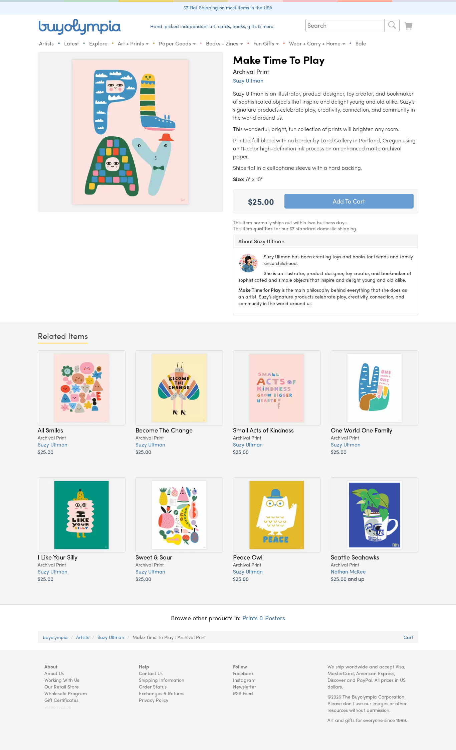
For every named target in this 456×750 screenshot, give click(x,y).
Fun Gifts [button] (264, 43)
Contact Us (151, 673)
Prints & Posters (263, 618)
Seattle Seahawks (355, 556)
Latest (71, 43)
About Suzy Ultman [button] (261, 241)
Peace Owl (247, 556)
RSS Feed (243, 693)
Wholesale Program (65, 693)
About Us (54, 673)
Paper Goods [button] (175, 43)
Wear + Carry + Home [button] (315, 43)
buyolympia (55, 637)
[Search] (392, 25)
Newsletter (244, 686)
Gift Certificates (61, 700)
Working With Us (61, 679)
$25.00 (45, 452)
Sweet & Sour (154, 556)
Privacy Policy (153, 700)
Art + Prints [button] (131, 43)
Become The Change (164, 429)
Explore (98, 43)
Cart (408, 637)
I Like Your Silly (57, 556)
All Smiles (50, 429)
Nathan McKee (348, 571)
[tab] (325, 241)
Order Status (153, 686)
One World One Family (361, 429)
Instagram (244, 679)
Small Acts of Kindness (263, 429)
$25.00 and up (347, 579)
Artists (46, 43)
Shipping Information (161, 679)
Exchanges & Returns (161, 693)
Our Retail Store (61, 686)
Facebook (243, 673)
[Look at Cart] (409, 26)
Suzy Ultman (248, 80)
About (50, 666)
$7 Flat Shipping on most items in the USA (228, 7)
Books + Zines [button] (223, 43)
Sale (361, 43)
